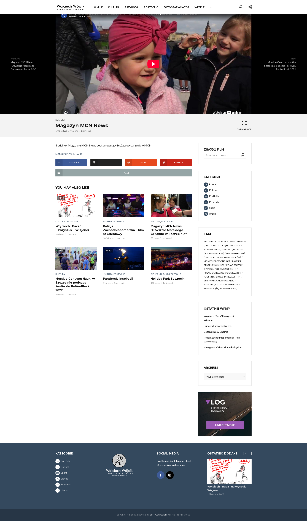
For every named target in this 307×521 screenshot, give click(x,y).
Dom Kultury (219, 245)
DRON (235, 245)
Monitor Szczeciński (217, 261)
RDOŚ (209, 276)
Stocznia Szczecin (228, 276)
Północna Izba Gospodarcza (222, 272)
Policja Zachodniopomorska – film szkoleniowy (123, 230)
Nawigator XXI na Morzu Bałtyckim (223, 347)
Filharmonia (212, 249)
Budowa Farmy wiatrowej (217, 325)
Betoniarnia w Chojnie (216, 331)
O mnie (98, 7)
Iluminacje (216, 253)
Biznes (154, 274)
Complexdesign (158, 515)
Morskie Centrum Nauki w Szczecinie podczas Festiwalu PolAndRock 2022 (75, 284)
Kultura (114, 7)
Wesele (199, 7)
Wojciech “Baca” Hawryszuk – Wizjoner (72, 228)
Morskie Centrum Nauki (68, 154)
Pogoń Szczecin (225, 269)
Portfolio (151, 7)
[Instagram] (170, 475)
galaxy (229, 249)
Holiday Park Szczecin (168, 278)
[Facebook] (161, 475)
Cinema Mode (244, 129)
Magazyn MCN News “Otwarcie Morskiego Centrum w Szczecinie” (169, 230)
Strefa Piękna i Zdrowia (219, 280)
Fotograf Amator (176, 7)
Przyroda (132, 7)
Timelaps (210, 284)
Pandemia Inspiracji (118, 278)
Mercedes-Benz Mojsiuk (225, 257)
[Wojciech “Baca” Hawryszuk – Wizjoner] (229, 471)
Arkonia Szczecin (215, 241)
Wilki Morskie (228, 284)
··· (210, 7)
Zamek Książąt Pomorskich (220, 288)
